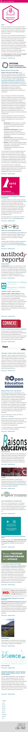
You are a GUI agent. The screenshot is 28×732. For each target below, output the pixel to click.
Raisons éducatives (5, 451)
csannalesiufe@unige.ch (18, 218)
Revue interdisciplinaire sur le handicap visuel (11, 501)
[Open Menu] (1, 1)
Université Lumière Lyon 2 (15, 82)
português (4, 714)
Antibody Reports (5, 263)
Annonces (11, 416)
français (3, 710)
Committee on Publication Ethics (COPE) (11, 159)
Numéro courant (11, 58)
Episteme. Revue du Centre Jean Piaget (10, 70)
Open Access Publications (8, 1)
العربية (3, 703)
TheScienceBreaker (5, 665)
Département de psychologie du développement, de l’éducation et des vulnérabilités (13, 80)
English (3, 706)
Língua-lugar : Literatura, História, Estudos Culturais (13, 353)
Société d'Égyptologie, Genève (16, 243)
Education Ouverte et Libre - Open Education (11, 390)
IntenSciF (16, 429)
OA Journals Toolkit (20, 31)
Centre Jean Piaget (5, 75)
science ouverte (14, 399)
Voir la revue (4, 58)
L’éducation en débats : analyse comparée (10, 291)
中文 (3, 718)
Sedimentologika (5, 638)
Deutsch (4, 705)
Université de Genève (18, 77)
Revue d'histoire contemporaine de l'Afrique (11, 564)
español (3, 708)
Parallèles (3, 477)
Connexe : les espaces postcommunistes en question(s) (13, 329)
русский (4, 716)
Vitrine (2, 24)
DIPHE (10, 78)
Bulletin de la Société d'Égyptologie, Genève (11, 230)
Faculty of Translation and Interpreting (17, 484)
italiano (3, 712)
